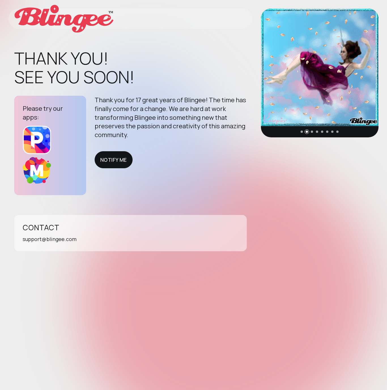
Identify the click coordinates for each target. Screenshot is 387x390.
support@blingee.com (49, 239)
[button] (302, 132)
